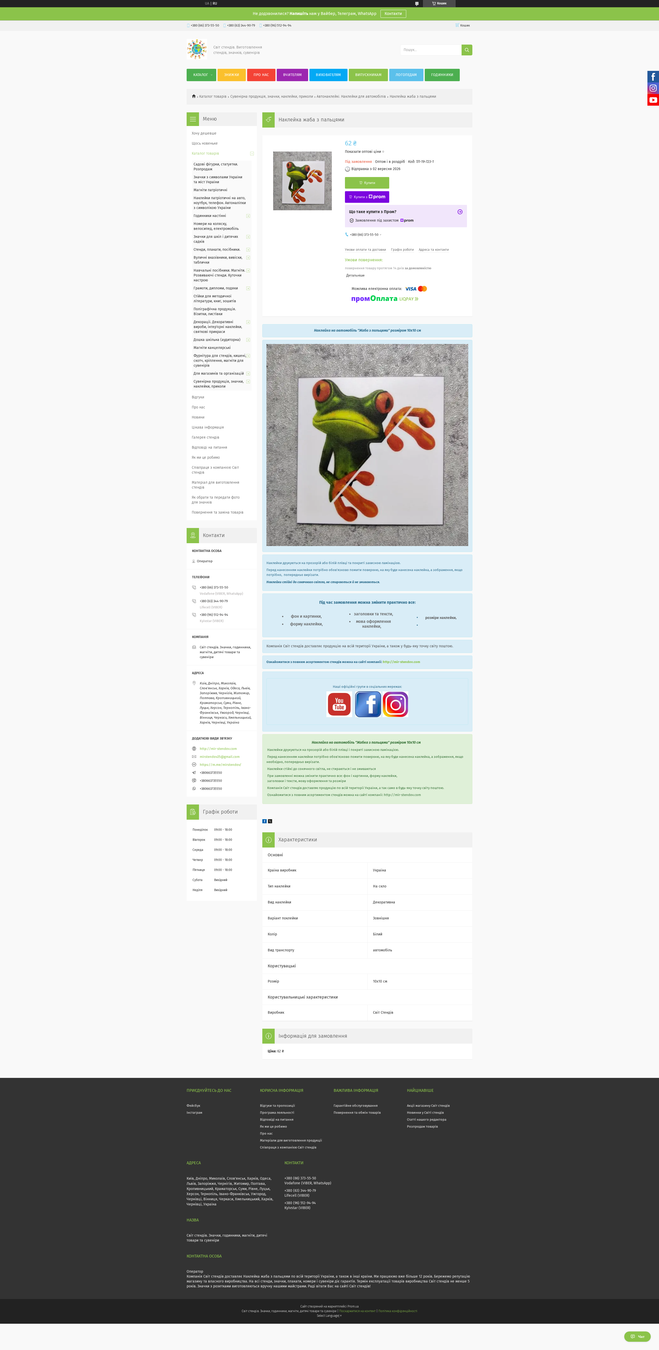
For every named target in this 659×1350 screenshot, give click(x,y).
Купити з (360, 197)
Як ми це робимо (206, 457)
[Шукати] (467, 50)
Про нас (261, 75)
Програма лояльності (277, 1112)
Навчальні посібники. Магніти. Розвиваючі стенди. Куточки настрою (219, 275)
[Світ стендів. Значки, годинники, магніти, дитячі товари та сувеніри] (197, 58)
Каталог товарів (213, 96)
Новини (198, 417)
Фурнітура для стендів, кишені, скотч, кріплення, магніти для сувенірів (220, 360)
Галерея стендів (205, 437)
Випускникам (368, 75)
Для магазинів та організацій (219, 373)
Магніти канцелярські (212, 348)
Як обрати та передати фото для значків (216, 500)
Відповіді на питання (209, 447)
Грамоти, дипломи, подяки (216, 288)
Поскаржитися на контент (357, 1311)
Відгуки (198, 397)
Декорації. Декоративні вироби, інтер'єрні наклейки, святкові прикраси (218, 327)
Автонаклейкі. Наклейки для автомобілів (351, 96)
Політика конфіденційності (397, 1311)
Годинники (442, 75)
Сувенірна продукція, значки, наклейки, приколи (271, 96)
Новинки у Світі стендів (425, 1112)
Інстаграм (194, 1112)
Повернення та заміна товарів (218, 512)
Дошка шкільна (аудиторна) (217, 340)
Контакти (393, 14)
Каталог (200, 75)
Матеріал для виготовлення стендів (215, 485)
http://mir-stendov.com (401, 662)
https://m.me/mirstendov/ (220, 765)
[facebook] (264, 822)
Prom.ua (353, 1306)
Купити (369, 183)
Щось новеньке (205, 143)
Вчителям (292, 75)
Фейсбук (193, 1106)
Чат (641, 1337)
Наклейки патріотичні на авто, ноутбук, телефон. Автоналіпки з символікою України (220, 203)
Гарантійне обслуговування (356, 1106)
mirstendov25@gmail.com (220, 757)
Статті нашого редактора (426, 1119)
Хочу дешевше (204, 133)
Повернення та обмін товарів (357, 1112)
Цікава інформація (208, 427)
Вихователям (328, 75)
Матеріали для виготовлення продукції (291, 1140)
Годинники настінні (210, 216)
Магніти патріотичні (210, 190)
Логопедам (406, 75)
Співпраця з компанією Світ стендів (215, 470)
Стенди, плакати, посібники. (217, 249)
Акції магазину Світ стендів (428, 1106)
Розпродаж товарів (422, 1126)
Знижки (231, 75)
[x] (270, 822)
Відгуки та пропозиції (277, 1106)
